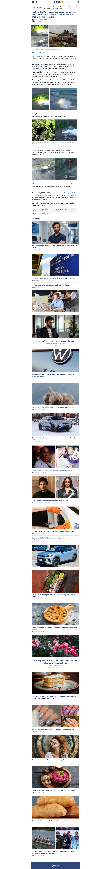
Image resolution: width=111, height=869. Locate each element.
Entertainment (35, 502)
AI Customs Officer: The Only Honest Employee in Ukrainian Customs (53, 278)
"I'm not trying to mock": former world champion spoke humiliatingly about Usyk (53, 470)
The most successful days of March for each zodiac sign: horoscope (50, 760)
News (33, 379)
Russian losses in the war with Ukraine (64, 210)
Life (33, 249)
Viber (72, 203)
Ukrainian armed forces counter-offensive (63, 7)
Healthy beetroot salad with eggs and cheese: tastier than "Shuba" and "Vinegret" (54, 790)
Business (34, 287)
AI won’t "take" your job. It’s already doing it (55, 341)
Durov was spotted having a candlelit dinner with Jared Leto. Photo (50, 500)
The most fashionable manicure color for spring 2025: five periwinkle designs (53, 729)
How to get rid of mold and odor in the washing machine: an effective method (53, 531)
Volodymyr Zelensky (57, 8)
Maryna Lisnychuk (40, 19)
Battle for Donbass (45, 210)
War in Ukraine (47, 7)
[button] (54, 36)
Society (33, 280)
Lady (33, 731)
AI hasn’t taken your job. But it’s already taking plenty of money (51, 285)
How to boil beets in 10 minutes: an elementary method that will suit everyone (53, 407)
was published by (41, 66)
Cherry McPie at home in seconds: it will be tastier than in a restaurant (51, 821)
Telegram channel (55, 203)
